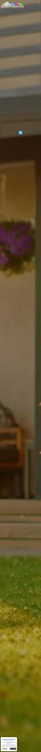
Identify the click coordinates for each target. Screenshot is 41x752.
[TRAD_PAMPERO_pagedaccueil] (12, 7)
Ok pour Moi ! (13, 748)
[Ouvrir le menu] (39, 2)
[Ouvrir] (20, 132)
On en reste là (12, 738)
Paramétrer (5, 748)
